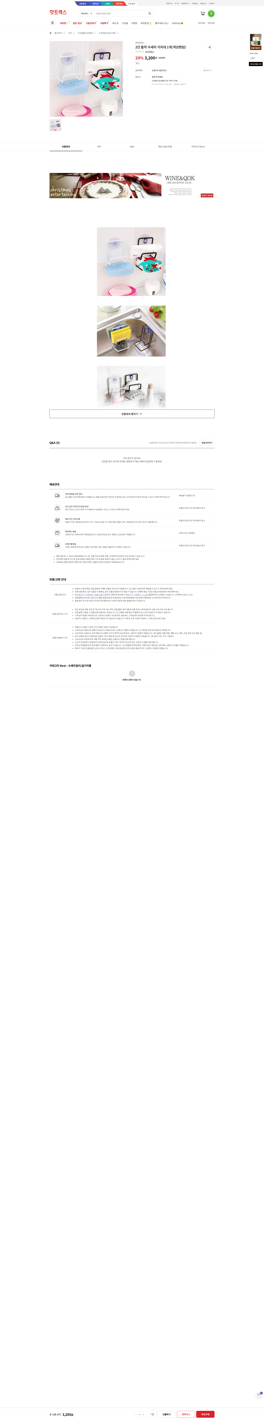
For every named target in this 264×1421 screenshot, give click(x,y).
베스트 (115, 23)
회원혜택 (184, 3)
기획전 (252, 58)
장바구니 (186, 1414)
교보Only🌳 (177, 23)
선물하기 (167, 1414)
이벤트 (134, 23)
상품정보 (66, 146)
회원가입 (169, 3)
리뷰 (99, 146)
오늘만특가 (91, 23)
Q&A (132, 146)
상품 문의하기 (206, 442)
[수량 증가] (143, 1414)
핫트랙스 (84, 13)
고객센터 (211, 3)
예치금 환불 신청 (255, 64)
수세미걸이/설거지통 (107, 33)
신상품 (125, 23)
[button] (209, 47)
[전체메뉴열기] (53, 23)
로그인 (176, 3)
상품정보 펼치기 (129, 414)
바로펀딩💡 (146, 23)
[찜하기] (152, 1414)
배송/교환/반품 (165, 146)
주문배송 (195, 3)
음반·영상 (77, 23)
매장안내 (203, 3)
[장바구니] (202, 13)
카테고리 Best (198, 146)
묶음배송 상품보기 (180, 84)
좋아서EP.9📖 (161, 23)
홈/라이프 (58, 33)
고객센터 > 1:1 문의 (141, 594)
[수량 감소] (135, 1414)
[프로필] (211, 13)
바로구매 (205, 1414)
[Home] (51, 33)
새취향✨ (64, 23)
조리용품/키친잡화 (85, 33)
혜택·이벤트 (254, 53)
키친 (70, 33)
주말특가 (104, 23)
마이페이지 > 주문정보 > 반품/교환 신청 (90, 594)
